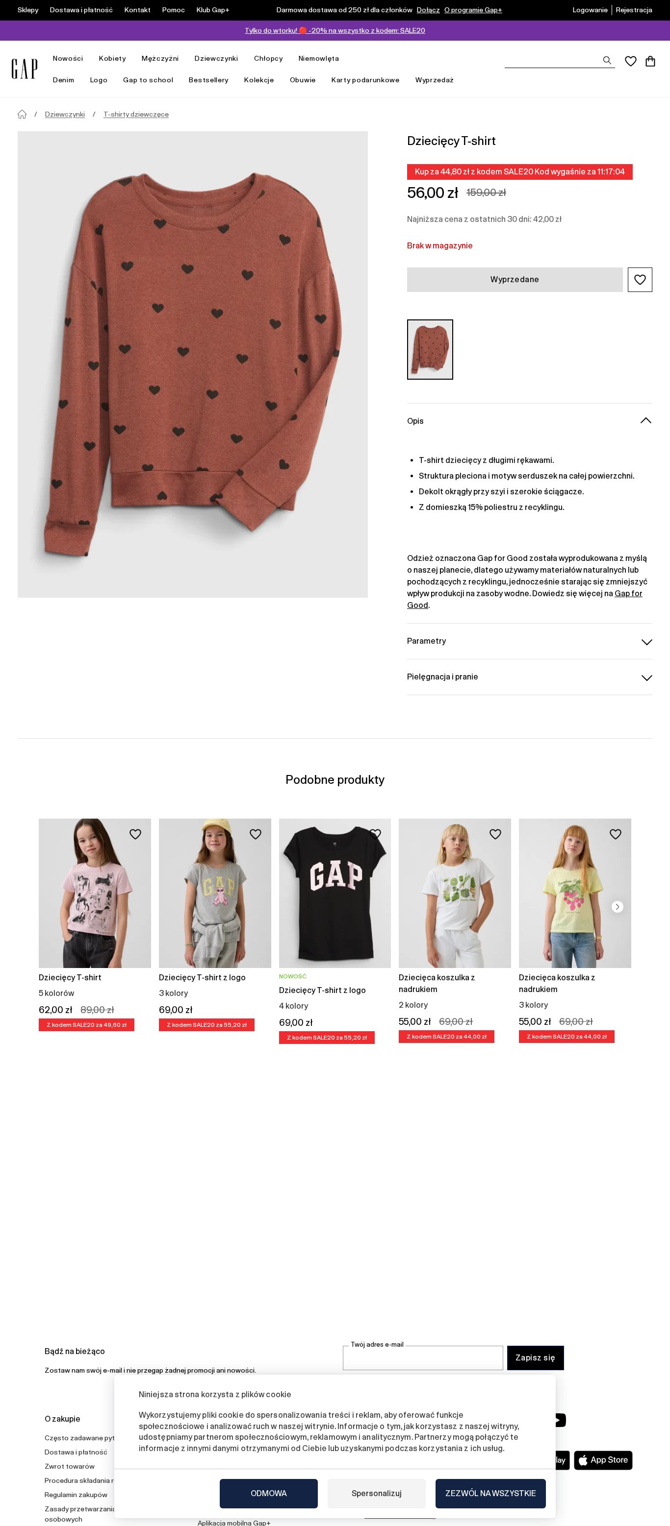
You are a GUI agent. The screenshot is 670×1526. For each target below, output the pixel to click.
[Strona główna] (22, 114)
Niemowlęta (319, 58)
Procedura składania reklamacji (94, 1480)
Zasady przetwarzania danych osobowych (93, 1514)
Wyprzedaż (434, 80)
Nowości (68, 58)
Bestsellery (209, 80)
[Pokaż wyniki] (607, 60)
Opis (415, 421)
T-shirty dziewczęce (136, 114)
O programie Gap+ (473, 10)
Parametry (426, 641)
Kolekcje (259, 80)
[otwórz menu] (88, 58)
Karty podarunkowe (366, 80)
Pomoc (173, 10)
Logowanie (590, 10)
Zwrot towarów (70, 1466)
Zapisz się (535, 1357)
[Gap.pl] (24, 69)
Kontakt (138, 10)
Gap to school (148, 80)
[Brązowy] (430, 349)
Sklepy (28, 10)
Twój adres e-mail (377, 1344)
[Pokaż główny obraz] (193, 364)
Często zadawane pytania (86, 1438)
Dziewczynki (216, 58)
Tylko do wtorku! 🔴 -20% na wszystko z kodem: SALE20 (335, 30)
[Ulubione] (631, 61)
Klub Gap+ (213, 10)
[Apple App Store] (603, 1460)
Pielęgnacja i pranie (442, 676)
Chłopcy (268, 58)
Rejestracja (634, 10)
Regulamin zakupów (76, 1495)
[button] (640, 279)
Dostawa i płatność (81, 10)
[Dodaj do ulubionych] (135, 834)
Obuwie (303, 80)
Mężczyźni (160, 58)
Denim (64, 80)
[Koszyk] (650, 61)
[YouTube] (557, 1420)
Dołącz (428, 10)
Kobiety (112, 58)
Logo (99, 80)
